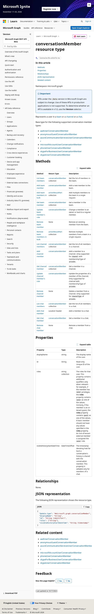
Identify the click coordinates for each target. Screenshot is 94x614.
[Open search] (81, 21)
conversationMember (57, 178)
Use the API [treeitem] (9, 81)
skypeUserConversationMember (55, 154)
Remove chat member (40, 328)
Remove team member (40, 224)
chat (80, 116)
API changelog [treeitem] (11, 61)
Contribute (46, 609)
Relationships (43, 74)
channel (69, 116)
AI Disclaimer (7, 609)
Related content (44, 80)
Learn (38, 36)
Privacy (56, 609)
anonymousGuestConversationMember (58, 134)
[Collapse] (30, 34)
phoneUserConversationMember (55, 148)
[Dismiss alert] (89, 5)
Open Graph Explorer (81, 28)
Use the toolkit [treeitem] (11, 90)
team (59, 116)
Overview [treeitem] (10, 113)
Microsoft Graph (50, 36)
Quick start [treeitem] (9, 65)
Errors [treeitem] (7, 104)
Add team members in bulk (42, 195)
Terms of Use (7, 612)
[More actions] (90, 36)
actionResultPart (55, 192)
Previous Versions (23, 609)
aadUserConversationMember (54, 131)
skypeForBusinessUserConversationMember (61, 151)
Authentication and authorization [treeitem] (13, 71)
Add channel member (40, 254)
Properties (42, 70)
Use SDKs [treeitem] (9, 86)
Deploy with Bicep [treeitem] (12, 95)
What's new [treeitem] (9, 56)
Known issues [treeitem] (10, 99)
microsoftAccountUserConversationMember (61, 144)
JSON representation (46, 77)
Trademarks (20, 612)
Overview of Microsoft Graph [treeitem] (16, 52)
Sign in (88, 21)
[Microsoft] (4, 21)
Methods (41, 67)
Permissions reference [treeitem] (14, 77)
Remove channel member (40, 293)
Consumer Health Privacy (74, 609)
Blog (35, 609)
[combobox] (17, 40)
